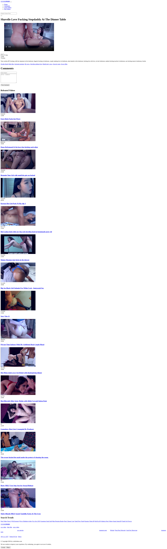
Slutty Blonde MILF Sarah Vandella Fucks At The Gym (21, 514)
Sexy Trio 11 (5, 316)
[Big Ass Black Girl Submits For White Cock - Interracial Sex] (18, 281)
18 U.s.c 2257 (4, 536)
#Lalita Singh (4, 64)
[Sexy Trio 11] (18, 310)
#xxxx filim (64, 64)
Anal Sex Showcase (131, 530)
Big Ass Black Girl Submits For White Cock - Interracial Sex (22, 288)
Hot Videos (7, 9)
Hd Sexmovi (15, 521)
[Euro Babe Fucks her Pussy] (18, 112)
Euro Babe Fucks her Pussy (10, 119)
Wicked (112, 530)
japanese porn (103, 530)
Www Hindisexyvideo (25, 521)
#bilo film (11, 64)
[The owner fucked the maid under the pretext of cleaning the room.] (18, 451)
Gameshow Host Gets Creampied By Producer (17, 429)
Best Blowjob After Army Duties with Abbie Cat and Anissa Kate (24, 401)
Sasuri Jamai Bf (117, 521)
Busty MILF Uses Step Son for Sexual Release (17, 485)
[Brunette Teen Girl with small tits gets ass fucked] (18, 169)
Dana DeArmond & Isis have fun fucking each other (19, 147)
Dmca (19, 536)
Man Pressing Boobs (58, 521)
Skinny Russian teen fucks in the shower (15, 260)
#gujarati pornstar (19, 64)
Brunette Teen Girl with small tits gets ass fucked (18, 175)
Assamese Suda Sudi (46, 521)
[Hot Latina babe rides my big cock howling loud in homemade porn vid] (18, 225)
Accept (3, 547)
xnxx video (16, 527)
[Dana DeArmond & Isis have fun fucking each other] (18, 140)
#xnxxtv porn (56, 64)
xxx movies (20, 530)
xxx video (3, 527)
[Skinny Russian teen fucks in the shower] (18, 253)
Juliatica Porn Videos (107, 521)
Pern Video (4, 521)
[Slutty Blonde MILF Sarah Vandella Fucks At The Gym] (18, 507)
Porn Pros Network (120, 530)
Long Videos (7, 7)
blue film (9, 527)
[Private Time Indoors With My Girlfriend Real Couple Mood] (18, 338)
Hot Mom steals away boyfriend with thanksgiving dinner (21, 373)
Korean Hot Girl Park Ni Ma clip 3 (13, 203)
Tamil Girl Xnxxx (127, 521)
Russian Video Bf (89, 521)
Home (6, 4)
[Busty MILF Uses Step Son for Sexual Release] (18, 479)
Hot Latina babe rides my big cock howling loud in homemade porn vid (26, 232)
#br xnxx (27, 64)
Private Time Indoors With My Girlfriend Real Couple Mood (22, 344)
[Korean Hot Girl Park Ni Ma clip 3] (18, 197)
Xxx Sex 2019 (36, 521)
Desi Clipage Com (69, 521)
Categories (7, 6)
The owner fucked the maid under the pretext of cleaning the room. (24, 457)
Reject (8, 547)
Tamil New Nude (79, 521)
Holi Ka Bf (98, 521)
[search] (1, 15)
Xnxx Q (9, 521)
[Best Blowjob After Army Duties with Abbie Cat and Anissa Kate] (18, 394)
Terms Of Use (13, 536)
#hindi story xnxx (47, 64)
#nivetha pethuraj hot (36, 64)
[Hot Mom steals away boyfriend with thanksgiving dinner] (18, 366)
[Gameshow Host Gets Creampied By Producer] (18, 422)
